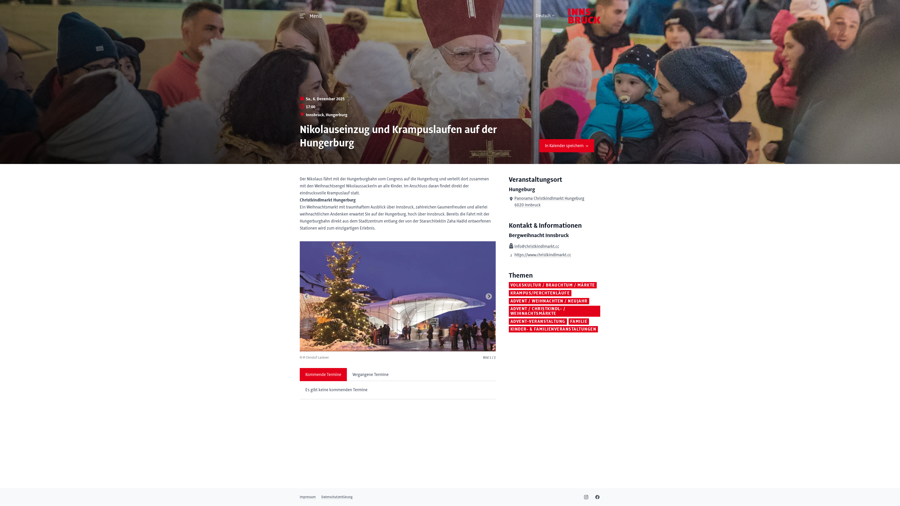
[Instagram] (586, 497)
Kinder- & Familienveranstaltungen (553, 329)
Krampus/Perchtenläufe (540, 293)
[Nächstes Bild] (489, 296)
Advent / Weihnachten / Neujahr (549, 301)
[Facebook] (597, 497)
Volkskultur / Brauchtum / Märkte (552, 285)
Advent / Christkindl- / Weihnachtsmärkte (538, 311)
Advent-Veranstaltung (537, 321)
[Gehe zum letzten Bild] (307, 296)
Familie (579, 321)
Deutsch (543, 16)
